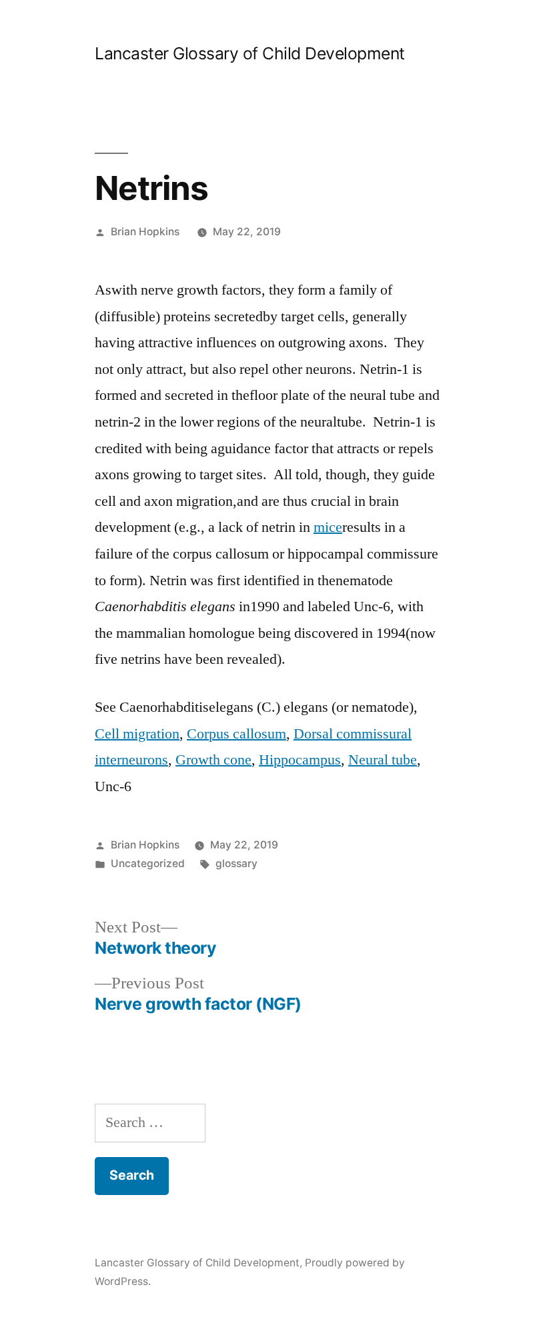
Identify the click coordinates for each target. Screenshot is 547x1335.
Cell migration (137, 733)
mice (328, 527)
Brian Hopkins (145, 231)
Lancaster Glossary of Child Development (250, 53)
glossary (236, 863)
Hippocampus (300, 759)
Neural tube (382, 759)
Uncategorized (148, 863)
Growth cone (213, 759)
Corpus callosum (236, 733)
